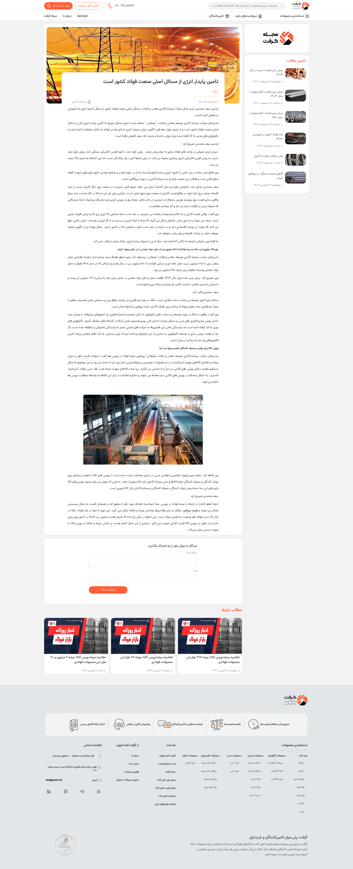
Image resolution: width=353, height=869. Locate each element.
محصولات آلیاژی (190, 756)
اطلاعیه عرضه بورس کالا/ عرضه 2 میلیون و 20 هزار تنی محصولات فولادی (78, 660)
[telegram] (82, 791)
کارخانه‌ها (82, 16)
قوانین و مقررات (131, 772)
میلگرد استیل (254, 763)
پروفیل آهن (299, 779)
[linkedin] (49, 791)
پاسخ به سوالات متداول (127, 780)
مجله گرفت (50, 16)
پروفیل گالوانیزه (275, 763)
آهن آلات (303, 756)
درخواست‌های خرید (246, 16)
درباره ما (67, 16)
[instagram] (65, 791)
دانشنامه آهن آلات (167, 796)
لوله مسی (234, 763)
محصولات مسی (234, 756)
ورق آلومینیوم (210, 779)
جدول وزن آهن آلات (166, 780)
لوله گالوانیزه (277, 771)
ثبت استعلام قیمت (167, 764)
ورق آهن (300, 795)
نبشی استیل (255, 795)
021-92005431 (60, 757)
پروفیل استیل (254, 771)
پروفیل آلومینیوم (209, 771)
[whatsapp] (99, 791)
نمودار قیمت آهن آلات (165, 788)
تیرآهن (301, 771)
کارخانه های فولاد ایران (165, 804)
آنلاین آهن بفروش (88, 6)
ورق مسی (234, 771)
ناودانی (301, 803)
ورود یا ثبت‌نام (61, 6)
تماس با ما (134, 764)
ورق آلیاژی (190, 763)
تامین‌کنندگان (216, 16)
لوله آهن (300, 787)
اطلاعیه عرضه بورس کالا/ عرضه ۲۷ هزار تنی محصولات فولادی (146, 660)
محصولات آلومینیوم (210, 756)
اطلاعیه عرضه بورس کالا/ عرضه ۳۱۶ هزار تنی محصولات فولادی (213, 660)
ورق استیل (256, 787)
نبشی (301, 811)
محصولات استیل (255, 756)
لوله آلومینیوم (210, 787)
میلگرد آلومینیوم (209, 763)
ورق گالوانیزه (277, 779)
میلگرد (301, 763)
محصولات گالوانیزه (276, 756)
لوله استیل (256, 779)
